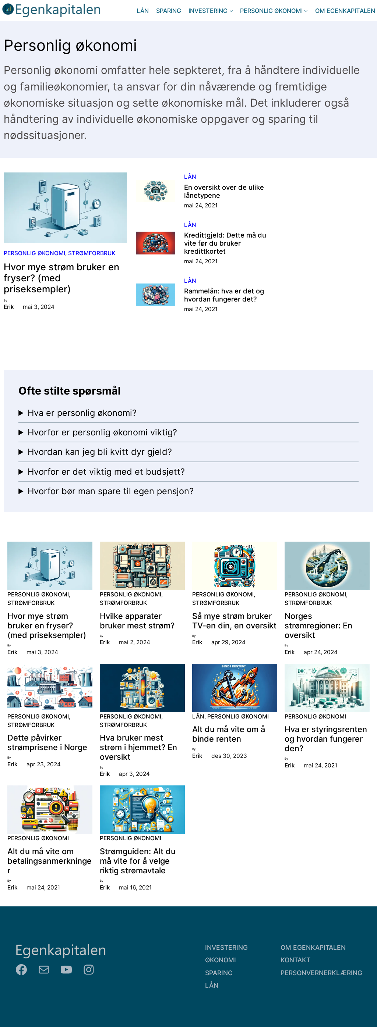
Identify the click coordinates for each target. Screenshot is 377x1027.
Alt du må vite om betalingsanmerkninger (49, 860)
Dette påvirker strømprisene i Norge (47, 742)
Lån (190, 176)
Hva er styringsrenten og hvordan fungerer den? (326, 738)
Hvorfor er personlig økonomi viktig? (102, 432)
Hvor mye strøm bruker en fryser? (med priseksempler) (61, 278)
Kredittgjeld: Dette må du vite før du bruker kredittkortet (225, 243)
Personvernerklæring (321, 973)
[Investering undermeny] (231, 11)
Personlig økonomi (34, 253)
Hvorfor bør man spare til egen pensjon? (111, 491)
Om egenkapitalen (313, 947)
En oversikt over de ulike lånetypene (224, 191)
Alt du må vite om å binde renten (228, 733)
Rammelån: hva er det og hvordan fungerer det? (224, 295)
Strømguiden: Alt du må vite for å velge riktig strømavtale (138, 860)
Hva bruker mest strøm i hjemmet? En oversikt (138, 747)
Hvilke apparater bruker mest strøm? (137, 620)
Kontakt (295, 960)
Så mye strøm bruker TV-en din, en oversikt (234, 620)
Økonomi (220, 960)
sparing (219, 973)
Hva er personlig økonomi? (82, 412)
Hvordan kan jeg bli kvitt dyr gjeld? (100, 451)
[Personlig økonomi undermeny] (306, 11)
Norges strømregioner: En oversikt (318, 625)
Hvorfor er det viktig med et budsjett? (106, 471)
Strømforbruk (91, 253)
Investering (226, 947)
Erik (9, 306)
